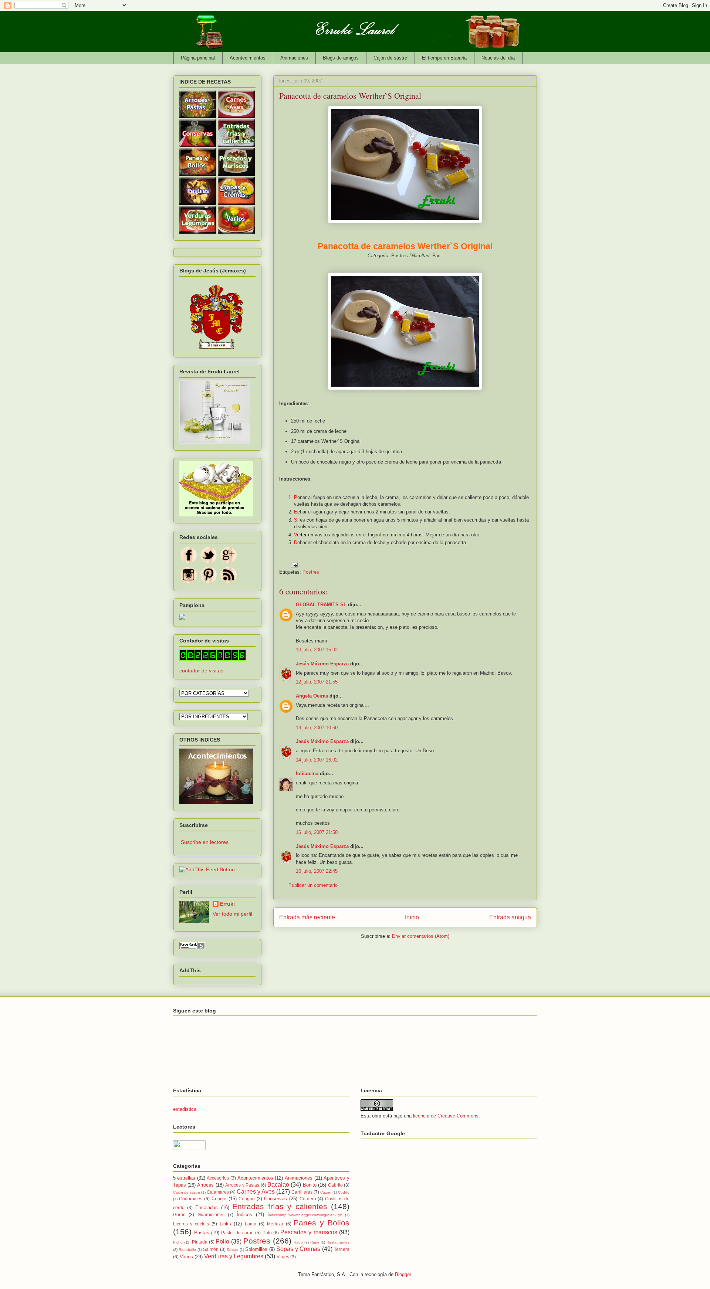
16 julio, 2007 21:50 (317, 832)
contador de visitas (201, 671)
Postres (310, 572)
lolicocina (307, 773)
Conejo (219, 1198)
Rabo (298, 1242)
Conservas (275, 1198)
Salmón (211, 1249)
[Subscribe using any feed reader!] (207, 869)
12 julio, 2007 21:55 (317, 682)
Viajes (283, 1256)
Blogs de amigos (341, 58)
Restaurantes (338, 1242)
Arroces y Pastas (242, 1185)
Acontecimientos (248, 58)
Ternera (341, 1249)
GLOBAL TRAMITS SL (322, 604)
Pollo (222, 1241)
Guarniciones (210, 1214)
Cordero (308, 1198)
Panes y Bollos (321, 1222)
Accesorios (218, 1178)
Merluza (275, 1223)
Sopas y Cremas (298, 1249)
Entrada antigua (510, 917)
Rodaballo (187, 1250)
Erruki (227, 904)
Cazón (325, 1192)
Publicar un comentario (313, 885)
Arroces (205, 1185)
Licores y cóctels (191, 1223)
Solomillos (256, 1249)
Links (225, 1224)
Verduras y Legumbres (233, 1256)
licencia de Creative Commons (446, 1116)
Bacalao (278, 1184)
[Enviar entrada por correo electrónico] (294, 564)
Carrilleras (301, 1192)
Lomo (250, 1223)
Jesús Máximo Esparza (322, 663)
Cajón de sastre (390, 58)
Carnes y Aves (256, 1191)
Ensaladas (206, 1207)
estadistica (184, 1109)
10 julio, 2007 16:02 (317, 649)
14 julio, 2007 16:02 (317, 760)
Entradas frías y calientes (279, 1206)
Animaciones (294, 58)
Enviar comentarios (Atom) (420, 936)
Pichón (179, 1242)
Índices (244, 1214)
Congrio (247, 1198)
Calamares (218, 1192)
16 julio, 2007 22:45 (317, 871)
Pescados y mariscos (308, 1232)
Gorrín (179, 1214)
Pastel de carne (237, 1232)
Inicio (412, 917)
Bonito (310, 1185)
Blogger (403, 1274)
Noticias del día (498, 58)
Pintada (199, 1241)
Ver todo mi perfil (232, 914)
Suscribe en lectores (205, 842)
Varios (186, 1256)
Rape (315, 1242)
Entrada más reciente (307, 917)
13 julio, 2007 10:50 (317, 727)
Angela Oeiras (312, 696)
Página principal (198, 58)
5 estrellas (184, 1178)
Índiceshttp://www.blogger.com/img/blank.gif (305, 1215)
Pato (267, 1232)
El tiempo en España (444, 58)
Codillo (343, 1192)
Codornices (190, 1198)
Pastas (201, 1232)
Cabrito (335, 1185)
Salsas (232, 1250)
